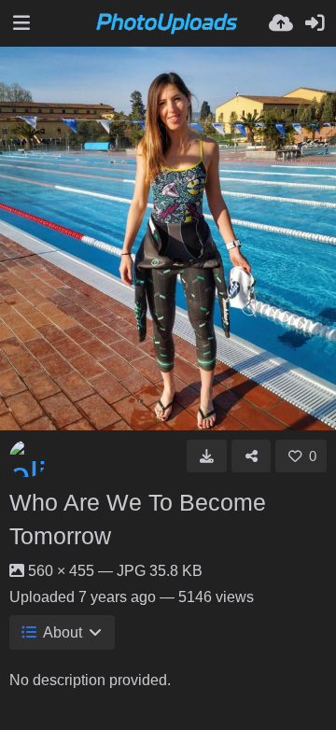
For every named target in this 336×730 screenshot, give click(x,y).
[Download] (207, 455)
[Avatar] (28, 458)
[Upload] (281, 23)
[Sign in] (314, 23)
